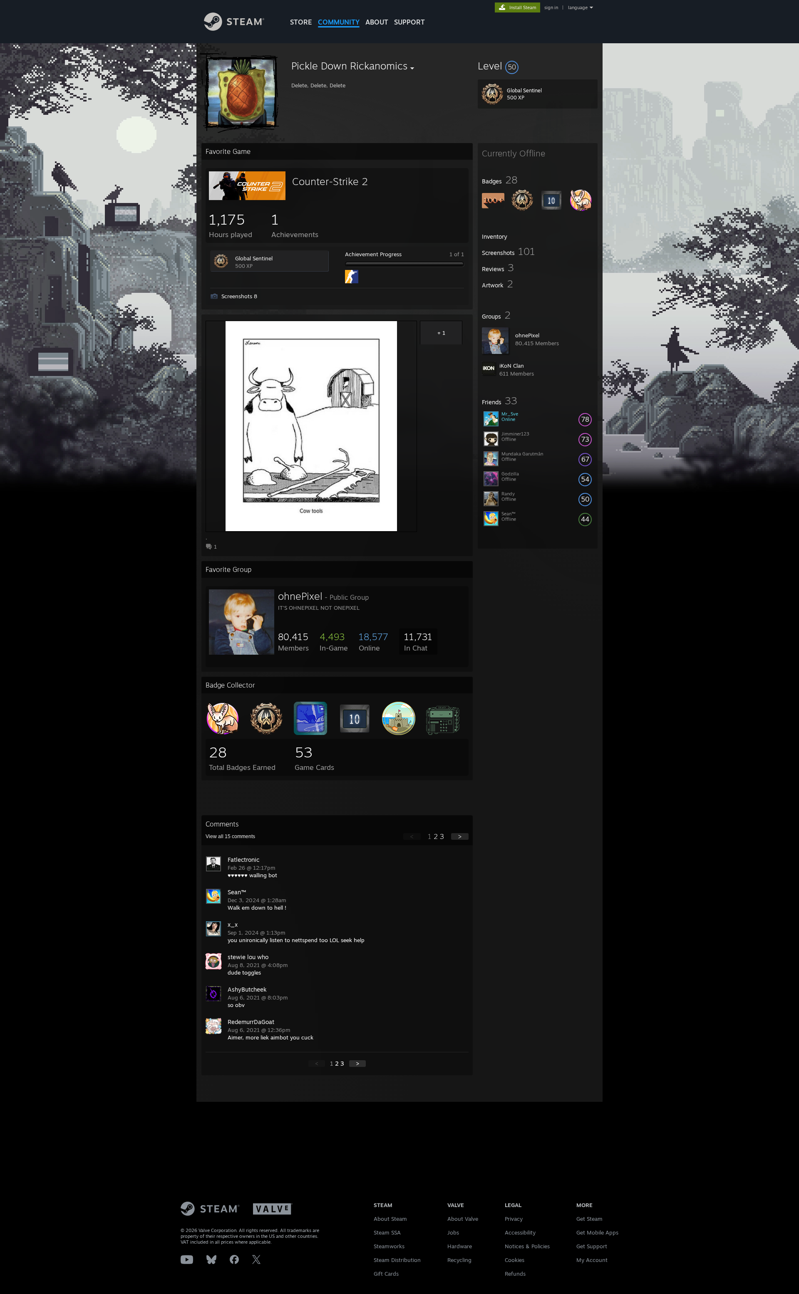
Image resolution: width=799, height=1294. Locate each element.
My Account (592, 1260)
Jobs (453, 1232)
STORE (301, 22)
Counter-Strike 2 (330, 181)
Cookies (514, 1260)
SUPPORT (409, 22)
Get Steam (589, 1218)
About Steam (390, 1218)
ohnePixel (527, 335)
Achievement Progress (373, 254)
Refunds (515, 1273)
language (578, 7)
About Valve (462, 1218)
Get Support (591, 1246)
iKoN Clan (511, 365)
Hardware (459, 1246)
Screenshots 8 (239, 296)
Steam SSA (387, 1232)
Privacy (514, 1218)
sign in (551, 7)
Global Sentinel (254, 258)
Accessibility (520, 1232)
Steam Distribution (397, 1260)
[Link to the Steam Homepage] (234, 28)
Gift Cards (386, 1273)
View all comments (230, 836)
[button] (538, 65)
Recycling (459, 1260)
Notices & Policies (527, 1246)
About (376, 22)
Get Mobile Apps (597, 1232)
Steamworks (389, 1246)
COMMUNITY (339, 22)
